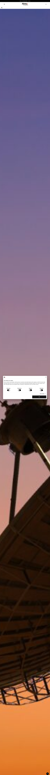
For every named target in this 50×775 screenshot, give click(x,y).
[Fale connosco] (47, 774)
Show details (42, 393)
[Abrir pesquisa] (45, 4)
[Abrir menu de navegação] (5, 4)
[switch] (19, 390)
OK (39, 396)
